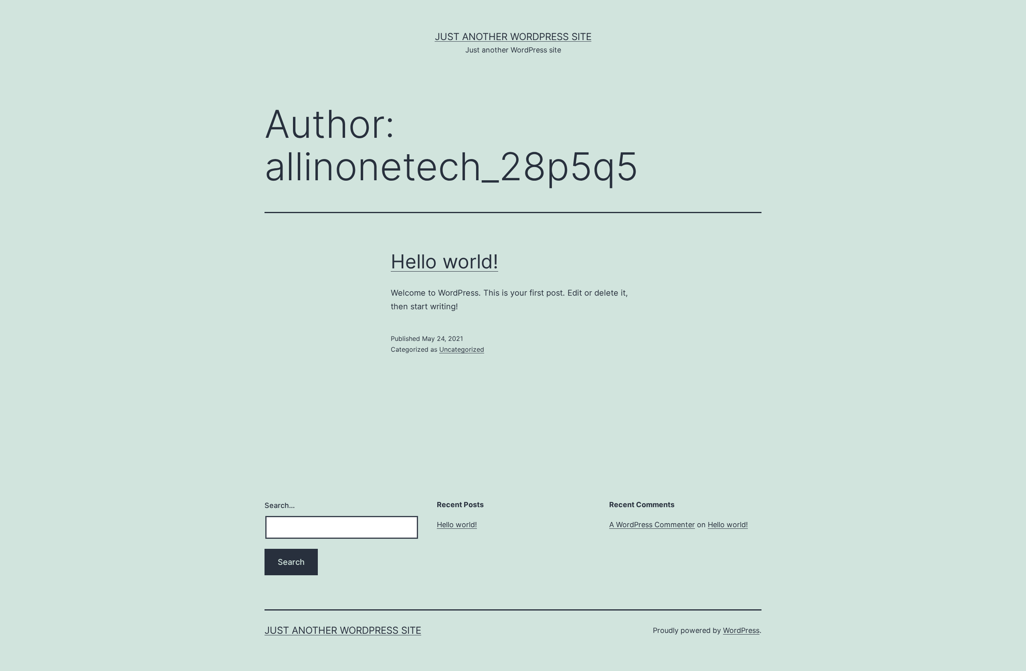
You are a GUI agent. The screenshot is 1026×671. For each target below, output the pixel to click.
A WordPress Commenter (652, 524)
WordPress (741, 630)
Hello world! (444, 261)
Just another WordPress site (513, 36)
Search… (280, 505)
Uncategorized (461, 349)
